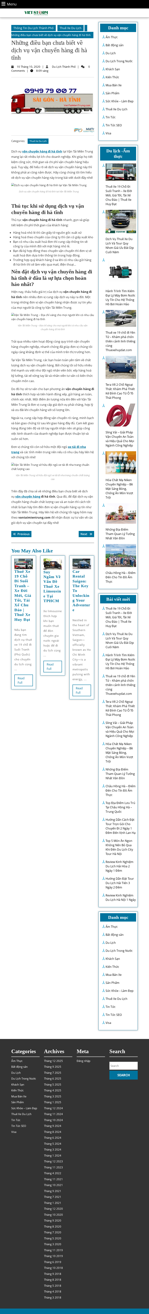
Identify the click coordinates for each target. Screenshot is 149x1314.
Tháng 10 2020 (53, 1214)
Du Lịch (111, 53)
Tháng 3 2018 (52, 1297)
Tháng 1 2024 (52, 1155)
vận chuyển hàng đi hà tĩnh (42, 151)
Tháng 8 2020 (52, 1226)
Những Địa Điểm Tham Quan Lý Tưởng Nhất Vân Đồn (120, 533)
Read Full (23, 681)
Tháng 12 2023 (53, 1161)
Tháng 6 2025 (52, 1078)
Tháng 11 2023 (53, 1167)
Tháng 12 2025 (53, 1061)
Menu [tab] (12, 4)
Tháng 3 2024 (52, 1149)
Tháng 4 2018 (52, 1291)
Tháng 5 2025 (52, 1084)
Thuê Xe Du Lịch (70, 28)
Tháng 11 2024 (53, 1114)
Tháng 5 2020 (52, 1238)
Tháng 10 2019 (53, 1256)
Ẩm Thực (112, 37)
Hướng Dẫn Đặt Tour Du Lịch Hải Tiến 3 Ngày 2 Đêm (120, 883)
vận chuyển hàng (27, 497)
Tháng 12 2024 (53, 1108)
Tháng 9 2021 (52, 1191)
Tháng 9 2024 (52, 1126)
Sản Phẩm (112, 93)
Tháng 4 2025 (52, 1090)
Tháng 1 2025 (52, 1102)
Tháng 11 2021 (53, 1179)
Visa (108, 133)
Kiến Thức (112, 77)
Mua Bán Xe (114, 85)
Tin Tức (111, 117)
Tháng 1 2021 (52, 1203)
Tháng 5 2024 (52, 1143)
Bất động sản (115, 45)
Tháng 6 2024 (52, 1137)
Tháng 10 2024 (53, 1120)
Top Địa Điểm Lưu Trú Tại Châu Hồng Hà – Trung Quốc (120, 807)
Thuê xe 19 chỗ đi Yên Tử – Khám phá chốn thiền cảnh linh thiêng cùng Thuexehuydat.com (120, 341)
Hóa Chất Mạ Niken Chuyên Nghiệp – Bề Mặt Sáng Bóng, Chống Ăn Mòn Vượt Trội (119, 488)
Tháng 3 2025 (52, 1096)
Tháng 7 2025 (52, 1072)
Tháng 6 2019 (52, 1262)
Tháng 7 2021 (52, 1197)
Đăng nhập (83, 1061)
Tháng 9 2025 (52, 1066)
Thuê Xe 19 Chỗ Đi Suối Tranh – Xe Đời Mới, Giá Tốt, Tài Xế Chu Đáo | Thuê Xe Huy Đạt (22, 595)
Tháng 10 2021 (53, 1185)
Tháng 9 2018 (52, 1274)
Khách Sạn (113, 69)
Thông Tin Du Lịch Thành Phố (33, 28)
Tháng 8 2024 (52, 1132)
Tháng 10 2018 (53, 1268)
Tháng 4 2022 (52, 1173)
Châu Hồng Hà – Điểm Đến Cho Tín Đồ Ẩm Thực (121, 577)
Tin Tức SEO (114, 125)
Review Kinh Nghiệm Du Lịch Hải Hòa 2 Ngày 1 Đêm (119, 866)
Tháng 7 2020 (52, 1232)
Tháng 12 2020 (53, 1208)
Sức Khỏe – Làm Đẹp (120, 101)
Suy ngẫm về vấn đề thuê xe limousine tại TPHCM (52, 586)
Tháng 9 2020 (52, 1220)
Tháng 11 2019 (53, 1250)
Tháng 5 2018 (52, 1285)
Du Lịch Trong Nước (119, 61)
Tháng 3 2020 (52, 1244)
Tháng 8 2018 (52, 1279)
